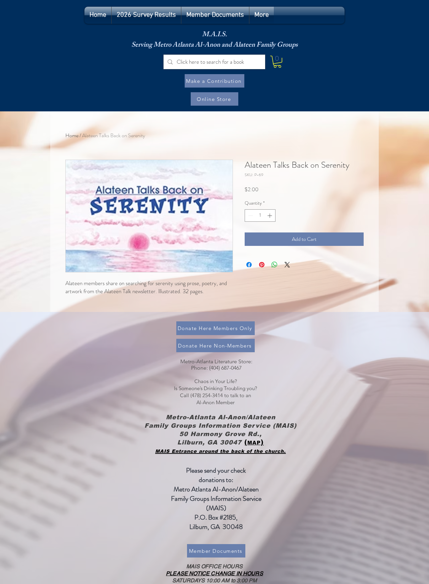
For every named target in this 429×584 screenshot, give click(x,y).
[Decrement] (250, 215)
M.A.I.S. (214, 35)
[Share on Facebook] (249, 265)
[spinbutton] (260, 215)
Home (71, 135)
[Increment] (270, 215)
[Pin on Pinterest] (262, 265)
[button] (277, 62)
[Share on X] (287, 265)
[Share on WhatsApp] (274, 265)
